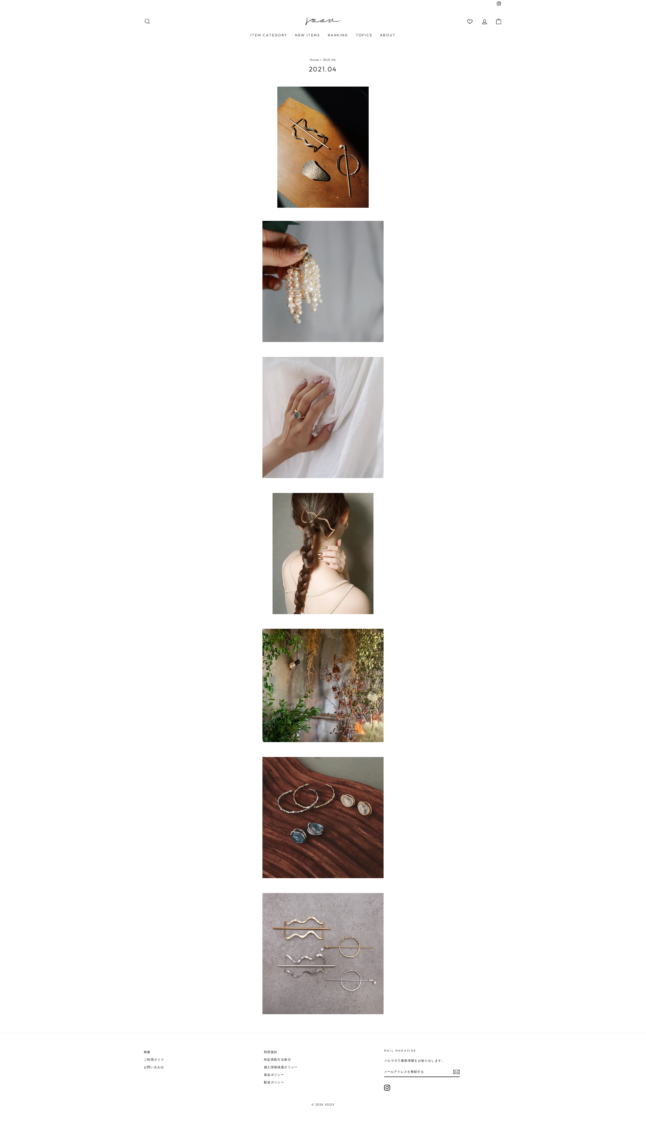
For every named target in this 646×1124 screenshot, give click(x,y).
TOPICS (364, 35)
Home (314, 60)
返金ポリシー (274, 1075)
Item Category (268, 35)
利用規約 (271, 1052)
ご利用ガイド (154, 1059)
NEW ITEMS (307, 35)
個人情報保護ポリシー (281, 1067)
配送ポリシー (274, 1082)
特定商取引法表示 (277, 1059)
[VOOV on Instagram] (387, 1088)
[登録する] (456, 1072)
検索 (147, 1052)
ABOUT (388, 35)
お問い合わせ (154, 1067)
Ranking (338, 35)
